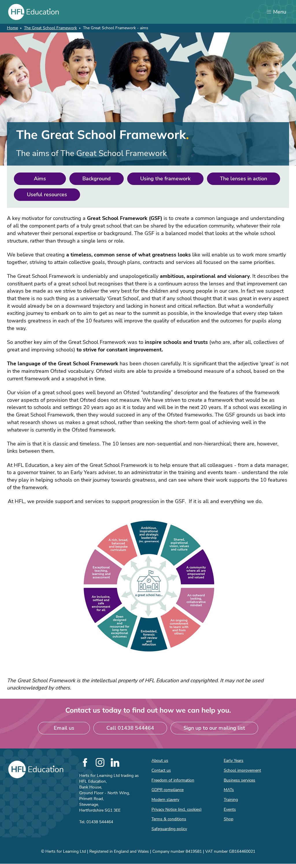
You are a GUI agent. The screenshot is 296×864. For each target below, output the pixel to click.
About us (159, 760)
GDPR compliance (167, 790)
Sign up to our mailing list (214, 727)
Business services (239, 780)
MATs (229, 790)
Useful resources (47, 194)
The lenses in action (243, 178)
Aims (40, 178)
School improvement (242, 770)
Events (230, 809)
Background (96, 178)
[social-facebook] (85, 762)
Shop (228, 819)
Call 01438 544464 (130, 727)
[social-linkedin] (115, 762)
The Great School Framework (50, 28)
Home (12, 28)
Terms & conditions (168, 819)
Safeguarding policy (169, 829)
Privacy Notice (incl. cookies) (176, 809)
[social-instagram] (100, 762)
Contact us (161, 770)
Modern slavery (165, 799)
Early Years (233, 760)
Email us (64, 727)
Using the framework (165, 178)
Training (231, 799)
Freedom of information (172, 780)
